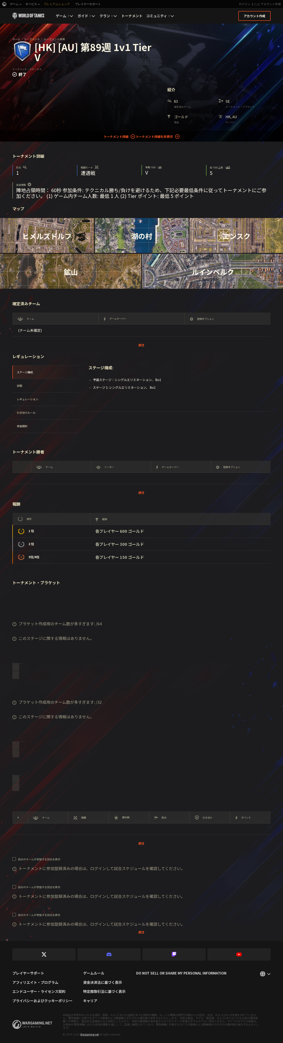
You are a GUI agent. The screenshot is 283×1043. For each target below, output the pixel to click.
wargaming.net (32, 1025)
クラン (104, 15)
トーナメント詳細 (116, 136)
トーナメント (132, 15)
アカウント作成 (271, 4)
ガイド (83, 15)
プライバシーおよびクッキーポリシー (42, 1001)
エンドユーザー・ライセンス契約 (38, 992)
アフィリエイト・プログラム (35, 982)
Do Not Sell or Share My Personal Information (181, 973)
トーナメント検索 (54, 39)
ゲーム (61, 15)
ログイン (244, 4)
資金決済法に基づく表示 (102, 982)
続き (141, 345)
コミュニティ (156, 15)
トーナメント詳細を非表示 (154, 136)
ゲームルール (93, 973)
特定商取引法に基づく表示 (104, 992)
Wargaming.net (89, 1034)
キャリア (90, 1001)
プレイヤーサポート (28, 973)
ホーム (16, 39)
